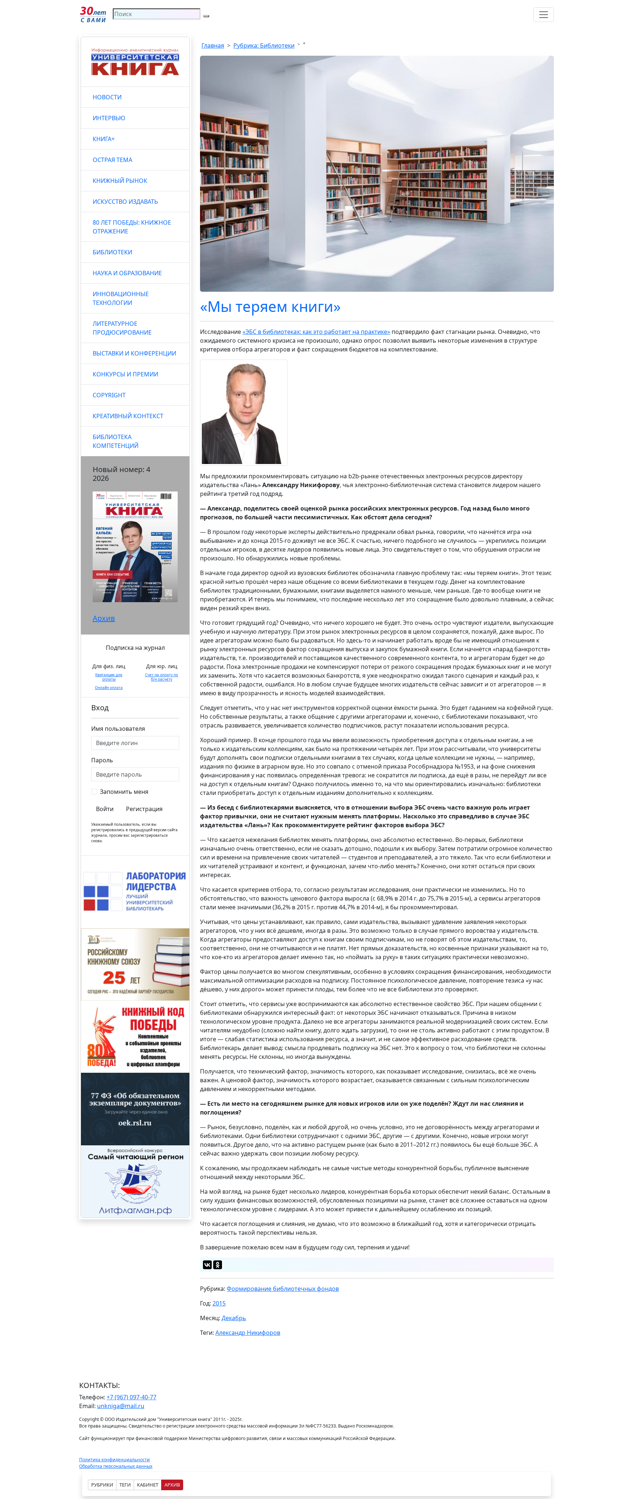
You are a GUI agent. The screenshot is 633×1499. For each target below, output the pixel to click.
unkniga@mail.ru (120, 1406)
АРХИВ (172, 1484)
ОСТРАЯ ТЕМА (112, 160)
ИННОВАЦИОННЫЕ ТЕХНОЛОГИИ (121, 298)
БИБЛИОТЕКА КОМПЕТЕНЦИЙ (115, 441)
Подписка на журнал (135, 648)
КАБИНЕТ (147, 1484)
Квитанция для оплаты (108, 677)
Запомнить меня (124, 792)
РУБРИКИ (102, 1484)
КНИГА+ (104, 139)
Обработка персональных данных (115, 1466)
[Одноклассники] (217, 1264)
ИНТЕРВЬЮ (109, 118)
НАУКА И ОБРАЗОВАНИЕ (127, 273)
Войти (105, 809)
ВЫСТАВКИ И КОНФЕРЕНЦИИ (134, 353)
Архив (104, 618)
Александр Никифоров (247, 1333)
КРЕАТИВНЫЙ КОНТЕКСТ (128, 416)
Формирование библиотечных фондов (283, 1289)
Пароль (102, 760)
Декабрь (234, 1318)
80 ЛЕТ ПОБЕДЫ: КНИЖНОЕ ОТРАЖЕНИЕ (132, 226)
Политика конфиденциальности (114, 1459)
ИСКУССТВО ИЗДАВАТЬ (125, 202)
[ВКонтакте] (207, 1264)
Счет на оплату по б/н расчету (161, 677)
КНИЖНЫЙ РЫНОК (120, 181)
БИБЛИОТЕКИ (112, 252)
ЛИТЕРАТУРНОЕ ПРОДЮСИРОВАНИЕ (122, 328)
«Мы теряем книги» (270, 306)
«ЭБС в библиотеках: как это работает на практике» (316, 332)
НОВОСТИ (107, 97)
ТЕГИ (125, 1484)
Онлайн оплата (109, 687)
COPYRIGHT (109, 395)
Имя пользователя (118, 729)
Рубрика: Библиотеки (264, 45)
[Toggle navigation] (543, 14)
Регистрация (144, 809)
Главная (212, 45)
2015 (219, 1303)
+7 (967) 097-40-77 (131, 1397)
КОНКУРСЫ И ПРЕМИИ (125, 374)
